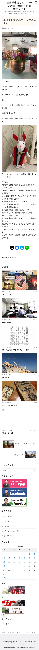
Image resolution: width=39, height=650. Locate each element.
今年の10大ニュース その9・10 (25, 444)
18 (9, 566)
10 (4, 562)
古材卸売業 (6, 526)
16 (35, 562)
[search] (34, 470)
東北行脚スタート (8, 536)
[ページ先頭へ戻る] (3, 615)
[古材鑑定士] (13, 606)
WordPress (32, 647)
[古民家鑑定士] (13, 614)
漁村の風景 (5, 377)
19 (14, 566)
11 (9, 562)
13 (19, 562)
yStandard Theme (9, 647)
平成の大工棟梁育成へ (9, 405)
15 (30, 562)
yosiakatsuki (19, 647)
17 (4, 566)
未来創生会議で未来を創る (11, 531)
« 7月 (4, 578)
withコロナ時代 (7, 322)
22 (30, 566)
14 (24, 562)
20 (19, 566)
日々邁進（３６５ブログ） (15, 632)
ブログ (15, 28)
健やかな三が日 (19, 455)
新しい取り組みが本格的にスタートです (15, 350)
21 (24, 566)
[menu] (36, 2)
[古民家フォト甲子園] (2, 598)
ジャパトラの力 (7, 294)
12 (14, 562)
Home (4, 632)
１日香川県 (6, 521)
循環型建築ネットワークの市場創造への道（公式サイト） (19, 6)
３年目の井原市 (7, 516)
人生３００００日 (8, 433)
